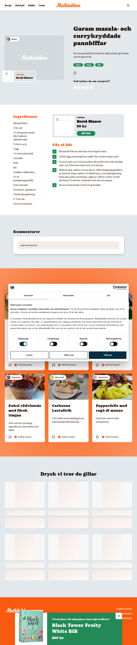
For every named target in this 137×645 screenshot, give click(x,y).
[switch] (53, 344)
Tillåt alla (108, 355)
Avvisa (29, 355)
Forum (42, 5)
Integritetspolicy (124, 608)
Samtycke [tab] (28, 295)
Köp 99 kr (86, 133)
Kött (99, 65)
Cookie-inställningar (122, 618)
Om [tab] (108, 295)
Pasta (89, 65)
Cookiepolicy (125, 613)
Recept (8, 5)
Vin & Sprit (19, 5)
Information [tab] (68, 295)
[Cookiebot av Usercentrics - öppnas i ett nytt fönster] (115, 288)
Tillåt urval (68, 355)
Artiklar (31, 5)
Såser (78, 65)
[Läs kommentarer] (75, 73)
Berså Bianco (24, 77)
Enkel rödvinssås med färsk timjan (24, 410)
